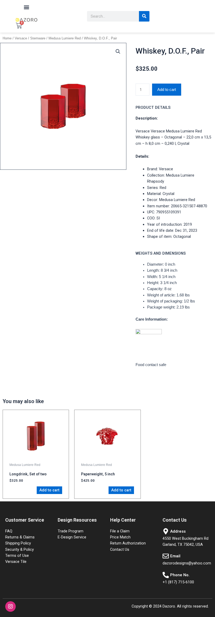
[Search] (144, 16)
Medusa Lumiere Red (65, 38)
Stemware (37, 38)
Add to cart (166, 90)
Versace (21, 38)
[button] (26, 7)
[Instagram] (10, 606)
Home (7, 38)
